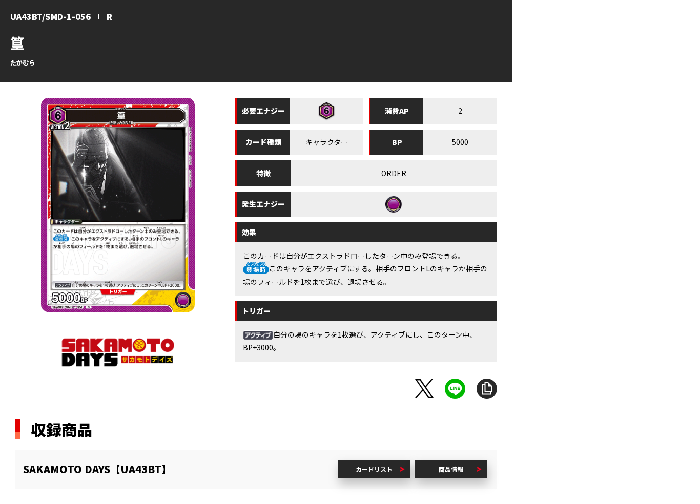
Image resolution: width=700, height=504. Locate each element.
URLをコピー (487, 389)
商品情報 (451, 469)
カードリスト (374, 469)
